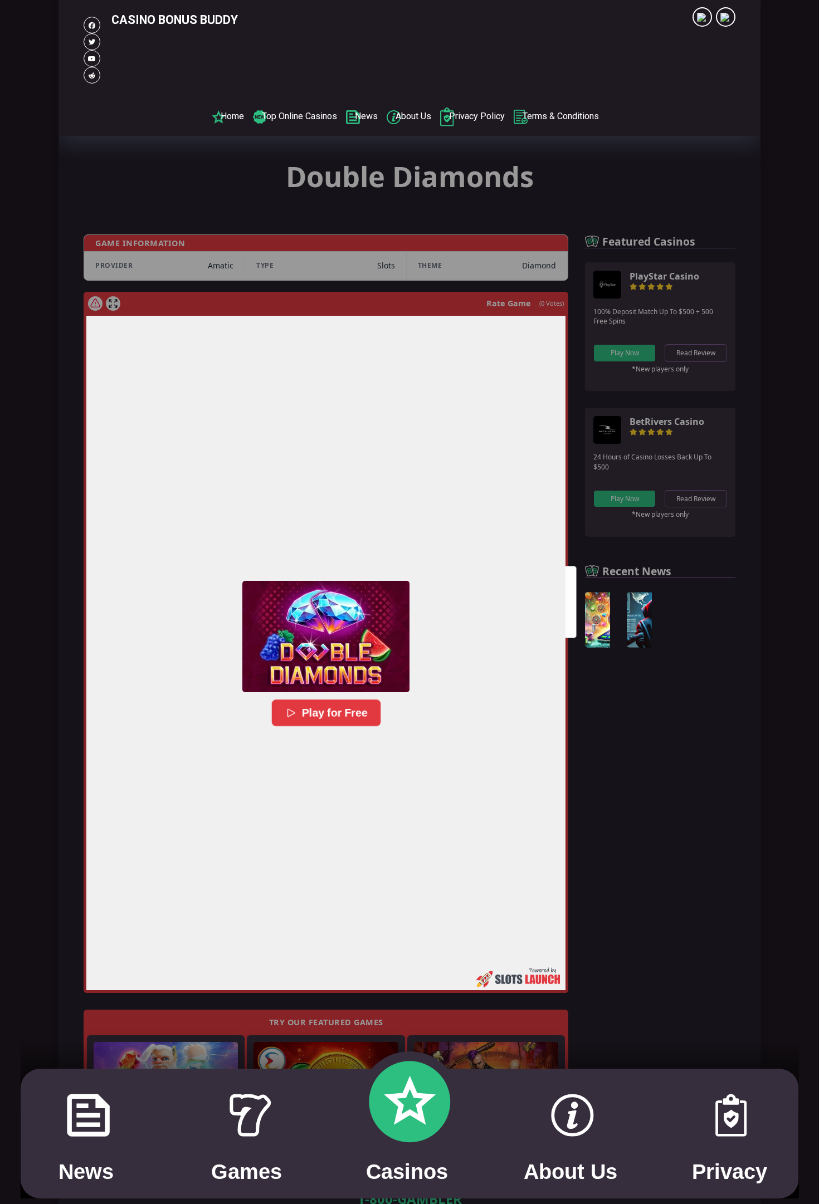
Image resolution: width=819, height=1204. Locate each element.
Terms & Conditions (561, 116)
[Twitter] (92, 41)
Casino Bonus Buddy (174, 20)
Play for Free (333, 712)
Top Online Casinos (299, 116)
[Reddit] (92, 75)
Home (232, 116)
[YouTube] (92, 58)
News (366, 116)
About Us (413, 116)
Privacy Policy (477, 116)
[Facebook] (92, 25)
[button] (326, 636)
